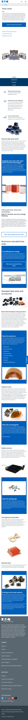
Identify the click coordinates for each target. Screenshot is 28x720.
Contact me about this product (14, 24)
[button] (26, 360)
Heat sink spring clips (7, 353)
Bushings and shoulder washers (9, 362)
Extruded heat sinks (7, 33)
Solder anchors (6, 351)
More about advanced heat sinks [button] (14, 234)
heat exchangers (8, 395)
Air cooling (5, 4)
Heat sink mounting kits (7, 349)
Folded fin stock (6, 346)
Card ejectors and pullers (8, 355)
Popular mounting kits (6, 436)
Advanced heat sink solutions (9, 31)
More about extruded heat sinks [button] (14, 265)
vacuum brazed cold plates (21, 395)
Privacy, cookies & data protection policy (11, 709)
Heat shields (5, 360)
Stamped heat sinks (7, 36)
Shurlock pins (5, 357)
